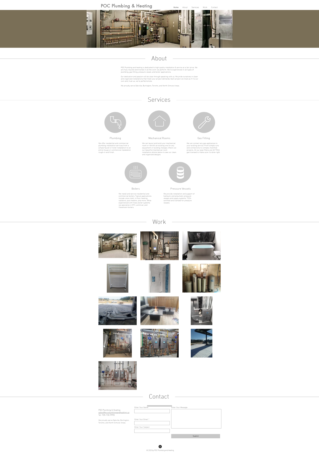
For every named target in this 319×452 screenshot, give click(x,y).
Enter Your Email (141, 419)
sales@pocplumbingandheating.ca (113, 412)
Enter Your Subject (142, 427)
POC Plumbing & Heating (126, 6)
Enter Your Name (141, 407)
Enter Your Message (179, 407)
